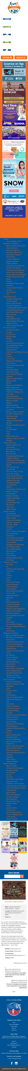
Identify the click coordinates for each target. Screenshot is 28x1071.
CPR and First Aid (12, 467)
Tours (8, 431)
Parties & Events (9, 511)
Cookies (9, 529)
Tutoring (9, 290)
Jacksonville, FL (14, 1043)
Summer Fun (10, 810)
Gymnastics (10, 704)
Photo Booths (11, 555)
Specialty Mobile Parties (14, 558)
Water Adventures (12, 436)
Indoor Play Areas (12, 372)
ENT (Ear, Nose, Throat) (14, 471)
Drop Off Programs (12, 250)
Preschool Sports (12, 719)
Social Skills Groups (13, 319)
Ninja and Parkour (12, 717)
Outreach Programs (13, 604)
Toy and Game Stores (13, 677)
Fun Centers (10, 358)
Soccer (8, 732)
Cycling (8, 693)
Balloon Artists (11, 518)
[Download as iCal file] (20, 963)
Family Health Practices (14, 478)
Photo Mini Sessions (13, 794)
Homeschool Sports (13, 708)
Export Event (16, 969)
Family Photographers (13, 305)
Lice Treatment (11, 485)
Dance (8, 580)
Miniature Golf (11, 381)
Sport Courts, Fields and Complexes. (14, 408)
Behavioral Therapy (13, 449)
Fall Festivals (10, 772)
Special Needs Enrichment (15, 615)
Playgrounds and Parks (14, 389)
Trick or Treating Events (14, 814)
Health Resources (10, 443)
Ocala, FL (14, 1041)
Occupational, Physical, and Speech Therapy (15, 490)
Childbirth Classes (12, 458)
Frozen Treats (11, 659)
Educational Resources (14, 252)
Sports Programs (9, 679)
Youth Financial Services (14, 325)
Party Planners (11, 551)
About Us (14, 1028)
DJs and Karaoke (12, 533)
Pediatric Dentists (12, 496)
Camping (9, 341)
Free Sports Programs (14, 699)
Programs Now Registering (15, 609)
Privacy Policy (14, 1026)
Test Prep (9, 285)
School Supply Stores (13, 671)
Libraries (9, 376)
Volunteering (10, 631)
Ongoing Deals (11, 790)
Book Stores (10, 640)
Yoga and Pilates (12, 761)
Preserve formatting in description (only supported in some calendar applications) (15, 974)
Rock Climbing (11, 721)
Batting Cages (11, 336)
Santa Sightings (11, 799)
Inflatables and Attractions (15, 544)
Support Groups (11, 323)
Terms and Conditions (14, 1024)
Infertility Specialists (13, 482)
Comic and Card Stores (14, 644)
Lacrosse (9, 712)
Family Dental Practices (14, 476)
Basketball (9, 686)
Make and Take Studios (14, 378)
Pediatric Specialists (13, 498)
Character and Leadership (15, 569)
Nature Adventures (12, 387)
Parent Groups (11, 314)
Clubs (8, 573)
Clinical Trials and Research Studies (15, 463)
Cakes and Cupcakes (13, 520)
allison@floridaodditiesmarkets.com (15, 955)
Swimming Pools (12, 416)
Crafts (8, 578)
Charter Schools (11, 248)
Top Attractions (11, 429)
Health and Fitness (12, 706)
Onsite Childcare (12, 263)
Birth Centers (10, 451)
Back (14, 991)
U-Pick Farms (11, 817)
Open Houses (11, 792)
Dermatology (10, 469)
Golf (7, 701)
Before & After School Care (15, 246)
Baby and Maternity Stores (15, 635)
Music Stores (10, 666)
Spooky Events (11, 808)
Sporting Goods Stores (14, 673)
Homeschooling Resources (15, 310)
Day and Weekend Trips (14, 345)
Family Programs (12, 586)
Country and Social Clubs (15, 343)
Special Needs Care (13, 502)
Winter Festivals (11, 819)
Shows (8, 805)
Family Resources (10, 297)
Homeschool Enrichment (14, 591)
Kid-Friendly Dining (12, 662)
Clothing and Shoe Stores (15, 642)
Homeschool (10, 257)
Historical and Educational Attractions (15, 366)
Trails (8, 434)
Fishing (8, 354)
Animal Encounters (12, 330)
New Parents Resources (14, 312)
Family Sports (11, 695)
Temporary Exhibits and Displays (14, 421)
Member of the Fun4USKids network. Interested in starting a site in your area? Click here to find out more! (14, 1037)
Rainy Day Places (12, 396)
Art (7, 566)
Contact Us (14, 1030)
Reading (9, 281)
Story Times (10, 622)
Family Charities (11, 301)
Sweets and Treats (12, 675)
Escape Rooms (11, 350)
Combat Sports (11, 690)
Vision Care (10, 507)
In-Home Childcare (12, 259)
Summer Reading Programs (16, 626)
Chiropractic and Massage (15, 460)
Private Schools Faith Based (16, 274)
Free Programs (11, 589)
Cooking (9, 575)
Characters (10, 527)
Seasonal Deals (11, 803)
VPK (7, 294)
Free (12, 957)
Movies (8, 383)
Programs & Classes (11, 562)
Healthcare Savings (13, 480)
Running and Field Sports (15, 724)
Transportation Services (14, 288)
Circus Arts (10, 571)
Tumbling (9, 755)
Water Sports (10, 759)
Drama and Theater (13, 582)
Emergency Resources (14, 299)
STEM (8, 620)
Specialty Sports (12, 737)
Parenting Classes (12, 606)
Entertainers (10, 535)
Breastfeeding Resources (15, 456)
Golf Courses (10, 363)
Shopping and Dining (11, 633)
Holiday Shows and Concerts (16, 786)
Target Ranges (11, 418)
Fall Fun (9, 774)
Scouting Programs (12, 613)
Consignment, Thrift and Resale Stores (14, 647)
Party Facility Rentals (13, 549)
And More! (14, 1047)
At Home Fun (10, 334)
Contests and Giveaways (14, 768)
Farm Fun (9, 777)
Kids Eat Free (11, 664)
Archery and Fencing (13, 682)
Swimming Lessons (13, 750)
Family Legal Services (13, 303)
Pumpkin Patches (12, 797)
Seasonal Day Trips (13, 801)
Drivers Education (12, 584)
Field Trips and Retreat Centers (17, 352)
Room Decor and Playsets (15, 668)
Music (8, 600)
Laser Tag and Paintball (14, 374)
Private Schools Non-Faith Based (15, 278)
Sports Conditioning (13, 739)
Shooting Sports (11, 726)
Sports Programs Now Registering (14, 742)
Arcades (9, 332)
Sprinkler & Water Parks (14, 414)
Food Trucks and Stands (14, 540)
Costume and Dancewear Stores (15, 652)
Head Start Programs (13, 254)
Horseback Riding (12, 710)
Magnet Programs (12, 261)
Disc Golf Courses (12, 347)
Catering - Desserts (13, 522)
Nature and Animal (12, 602)
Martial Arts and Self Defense (16, 715)
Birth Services (11, 454)
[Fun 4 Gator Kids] (14, 7)
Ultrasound (10, 504)
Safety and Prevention (14, 611)
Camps (6, 239)
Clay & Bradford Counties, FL (14, 1045)
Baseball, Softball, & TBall (15, 684)
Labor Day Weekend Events (16, 788)
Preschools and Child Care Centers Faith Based (15, 267)
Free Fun (9, 356)
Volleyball (9, 757)
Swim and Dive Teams (14, 748)
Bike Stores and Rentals (14, 637)
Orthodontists (11, 493)
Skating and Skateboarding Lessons (15, 729)
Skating (8, 403)
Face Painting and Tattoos (15, 538)
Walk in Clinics (11, 509)
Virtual (8, 628)
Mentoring (9, 597)
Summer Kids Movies (13, 812)
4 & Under (9, 564)
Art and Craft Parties (13, 516)
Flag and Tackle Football (14, 697)
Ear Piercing (10, 655)
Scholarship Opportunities (15, 283)
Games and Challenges (14, 361)
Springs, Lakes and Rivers (15, 412)
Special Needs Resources (15, 321)
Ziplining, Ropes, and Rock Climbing (15, 439)
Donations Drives (12, 770)
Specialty (9, 617)
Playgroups (10, 316)
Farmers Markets (12, 657)
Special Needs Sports (13, 735)
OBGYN (9, 487)
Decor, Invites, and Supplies (16, 531)
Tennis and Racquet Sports (15, 752)
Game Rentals (11, 542)
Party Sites (10, 553)
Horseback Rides (12, 369)
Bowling (9, 339)
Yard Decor (10, 560)
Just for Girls (10, 593)
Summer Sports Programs (15, 746)
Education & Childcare (11, 243)
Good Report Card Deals (14, 779)
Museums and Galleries (14, 385)
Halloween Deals (12, 781)
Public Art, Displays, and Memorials (14, 393)
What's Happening (10, 763)
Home (14, 1022)
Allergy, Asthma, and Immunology (13, 446)
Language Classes (12, 595)
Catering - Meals (12, 524)
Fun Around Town (10, 327)
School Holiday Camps (14, 241)
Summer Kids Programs (14, 624)
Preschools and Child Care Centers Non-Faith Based (15, 271)
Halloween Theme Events (15, 783)
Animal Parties (11, 513)
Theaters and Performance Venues (15, 426)
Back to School (11, 766)
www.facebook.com (15, 948)
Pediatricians (10, 500)
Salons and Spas (12, 400)
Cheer (8, 688)
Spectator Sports (12, 405)
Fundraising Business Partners (16, 308)
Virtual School (11, 292)
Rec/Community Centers (14, 398)
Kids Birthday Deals (13, 547)
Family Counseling (12, 474)
